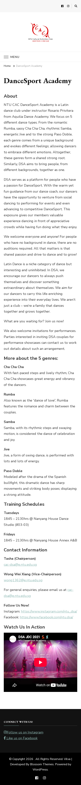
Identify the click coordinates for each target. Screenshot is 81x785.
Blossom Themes (42, 764)
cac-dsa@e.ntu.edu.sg (20, 564)
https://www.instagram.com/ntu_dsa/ (49, 611)
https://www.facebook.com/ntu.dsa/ (46, 617)
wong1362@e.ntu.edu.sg (23, 580)
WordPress (40, 770)
